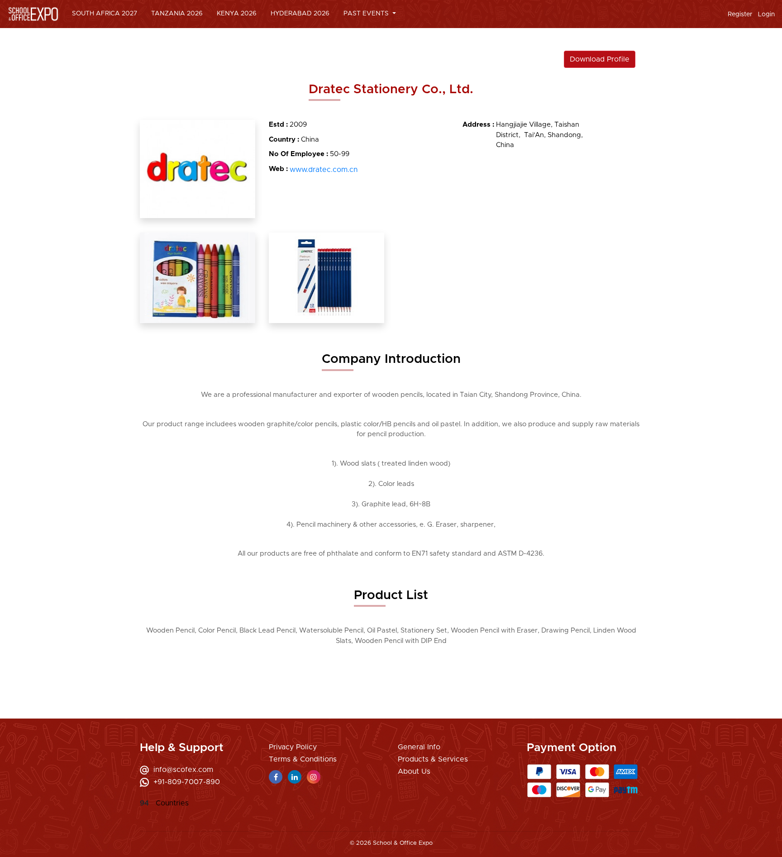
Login (766, 14)
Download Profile (599, 59)
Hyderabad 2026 (300, 13)
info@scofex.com (183, 769)
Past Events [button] (367, 13)
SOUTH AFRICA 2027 (104, 13)
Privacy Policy (293, 747)
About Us (414, 771)
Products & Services (433, 759)
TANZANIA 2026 (177, 13)
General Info (419, 747)
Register (740, 14)
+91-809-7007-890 (186, 782)
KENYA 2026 (237, 13)
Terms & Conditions (303, 759)
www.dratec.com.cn (324, 169)
